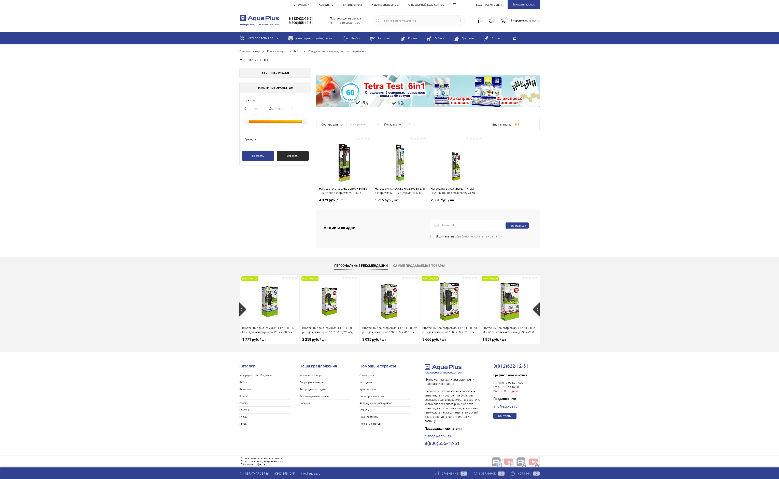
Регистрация (493, 4)
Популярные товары (311, 382)
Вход (479, 4)
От (246, 108)
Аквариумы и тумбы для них (256, 375)
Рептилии (245, 389)
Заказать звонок (523, 4)
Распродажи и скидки (312, 389)
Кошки (243, 396)
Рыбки (243, 382)
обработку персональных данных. (477, 236)
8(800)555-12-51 (285, 473)
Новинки (304, 403)
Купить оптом (352, 4)
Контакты (504, 416)
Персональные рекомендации (361, 266)
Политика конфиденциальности (262, 461)
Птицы (243, 416)
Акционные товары (311, 375)
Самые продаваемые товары (419, 266)
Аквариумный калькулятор (426, 4)
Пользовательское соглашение (261, 458)
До (271, 108)
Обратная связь (256, 473)
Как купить (326, 4)
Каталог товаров (261, 38)
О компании (301, 4)
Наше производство (384, 4)
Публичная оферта (253, 464)
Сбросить (292, 155)
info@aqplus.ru (505, 406)
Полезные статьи (370, 423)
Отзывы (364, 409)
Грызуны (244, 409)
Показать (258, 155)
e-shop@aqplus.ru (439, 436)
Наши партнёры (368, 416)
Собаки (243, 403)
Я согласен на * (469, 236)
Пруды (243, 423)
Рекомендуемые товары (314, 396)
